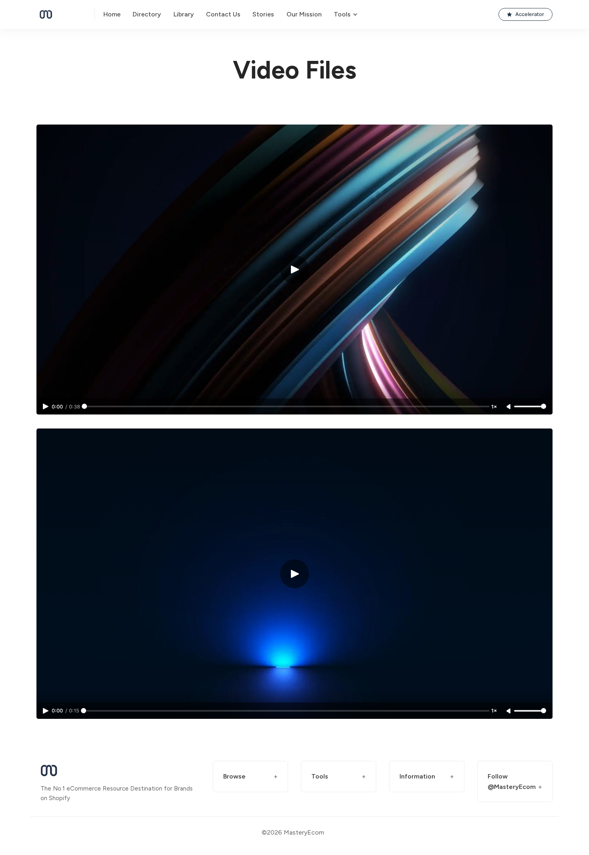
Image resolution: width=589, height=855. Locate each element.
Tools (319, 776)
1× (494, 407)
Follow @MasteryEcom (512, 782)
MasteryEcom (304, 832)
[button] (525, 14)
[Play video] (294, 269)
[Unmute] (509, 407)
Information (417, 776)
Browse (234, 776)
